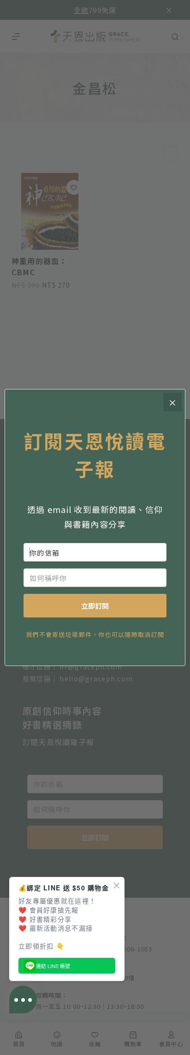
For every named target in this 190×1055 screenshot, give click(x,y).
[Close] (172, 402)
